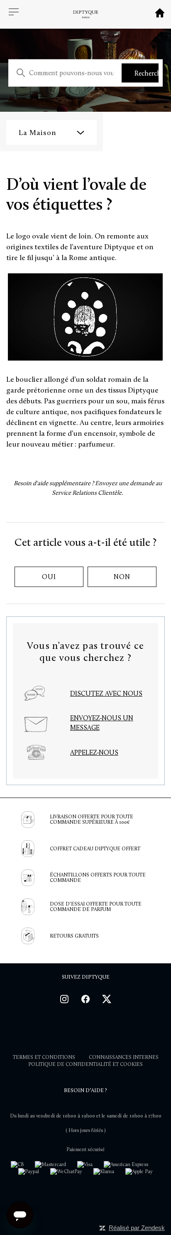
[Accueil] (159, 15)
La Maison (37, 132)
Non (122, 577)
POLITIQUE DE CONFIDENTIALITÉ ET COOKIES (85, 1064)
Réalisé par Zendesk (137, 1227)
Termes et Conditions (44, 1057)
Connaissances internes (124, 1057)
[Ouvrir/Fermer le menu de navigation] (14, 12)
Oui (49, 577)
